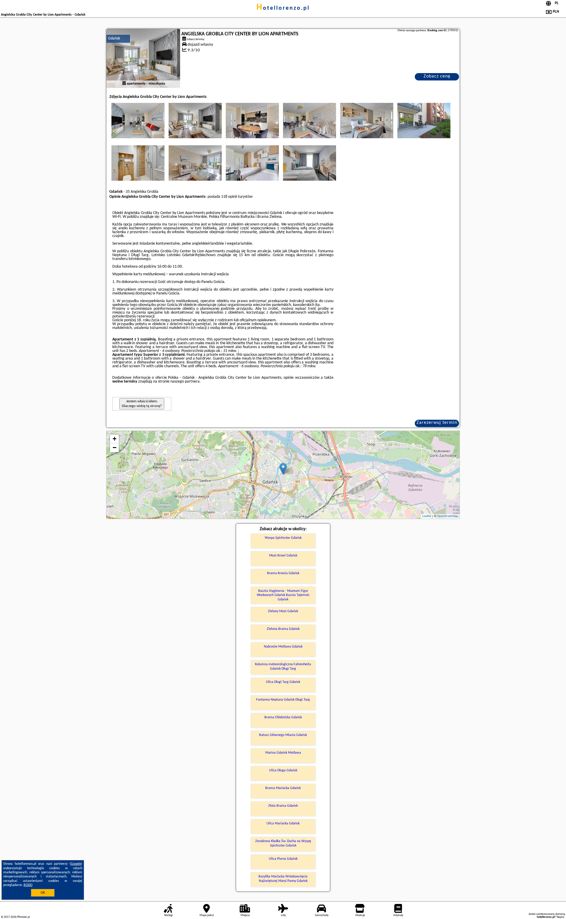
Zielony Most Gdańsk (283, 611)
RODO (28, 885)
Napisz (560, 917)
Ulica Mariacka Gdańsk (283, 823)
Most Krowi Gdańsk (283, 555)
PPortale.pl (23, 917)
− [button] (114, 447)
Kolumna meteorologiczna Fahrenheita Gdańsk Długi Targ (283, 666)
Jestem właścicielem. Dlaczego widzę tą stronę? (142, 403)
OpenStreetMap (447, 516)
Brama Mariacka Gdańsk (283, 788)
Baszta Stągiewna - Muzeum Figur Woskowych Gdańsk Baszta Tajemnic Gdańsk (283, 595)
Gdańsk (114, 38)
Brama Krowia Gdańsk (283, 573)
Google (76, 864)
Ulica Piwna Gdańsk (283, 859)
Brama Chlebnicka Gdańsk (283, 717)
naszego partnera (185, 381)
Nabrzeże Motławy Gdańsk (283, 646)
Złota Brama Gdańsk (283, 806)
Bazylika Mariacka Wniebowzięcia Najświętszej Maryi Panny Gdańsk (283, 878)
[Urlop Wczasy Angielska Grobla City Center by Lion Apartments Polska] (138, 120)
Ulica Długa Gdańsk (283, 770)
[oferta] (124, 83)
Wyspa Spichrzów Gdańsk (283, 538)
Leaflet (426, 516)
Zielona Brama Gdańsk (283, 629)
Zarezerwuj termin (437, 422)
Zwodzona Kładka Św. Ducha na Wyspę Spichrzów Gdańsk (283, 843)
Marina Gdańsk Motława (283, 753)
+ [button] (114, 438)
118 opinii (229, 197)
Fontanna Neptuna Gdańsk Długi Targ (283, 699)
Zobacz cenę (437, 76)
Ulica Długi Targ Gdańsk (283, 682)
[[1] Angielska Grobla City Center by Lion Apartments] (143, 58)
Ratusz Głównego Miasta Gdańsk (283, 735)
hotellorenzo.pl (283, 8)
